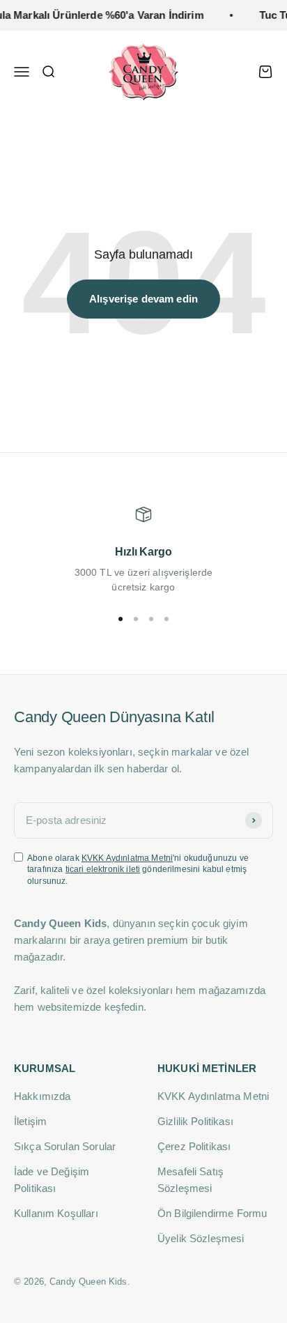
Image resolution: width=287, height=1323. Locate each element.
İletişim (30, 1121)
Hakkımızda (42, 1096)
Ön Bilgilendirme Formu (212, 1213)
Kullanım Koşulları (56, 1213)
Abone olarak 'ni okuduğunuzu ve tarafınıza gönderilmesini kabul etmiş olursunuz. (138, 870)
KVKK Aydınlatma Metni (127, 858)
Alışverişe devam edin (143, 299)
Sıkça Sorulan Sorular (65, 1146)
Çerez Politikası (194, 1146)
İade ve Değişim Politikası (51, 1179)
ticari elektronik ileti (102, 869)
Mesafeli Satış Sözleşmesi (190, 1179)
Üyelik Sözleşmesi (201, 1238)
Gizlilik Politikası (195, 1121)
